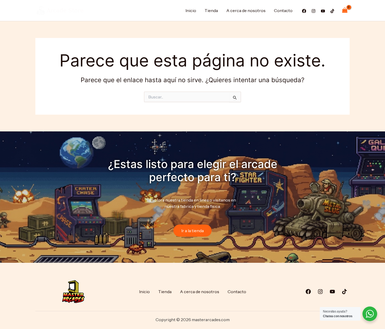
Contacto (283, 10)
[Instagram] (313, 11)
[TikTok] (332, 11)
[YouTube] (323, 11)
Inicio (190, 10)
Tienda (211, 10)
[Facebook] (304, 11)
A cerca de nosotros (246, 10)
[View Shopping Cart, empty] (345, 10)
